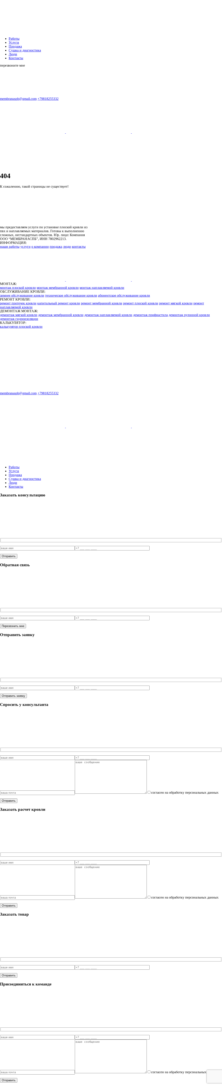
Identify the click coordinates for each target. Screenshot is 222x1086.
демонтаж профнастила (150, 315)
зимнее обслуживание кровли (22, 295)
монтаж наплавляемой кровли (102, 287)
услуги (25, 246)
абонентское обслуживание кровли (124, 295)
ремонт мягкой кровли (176, 303)
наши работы (10, 246)
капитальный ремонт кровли (58, 303)
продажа (56, 246)
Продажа (15, 46)
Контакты (16, 58)
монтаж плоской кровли (18, 287)
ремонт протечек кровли (18, 303)
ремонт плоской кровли (140, 303)
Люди (13, 54)
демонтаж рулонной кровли (189, 315)
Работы (14, 38)
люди (67, 246)
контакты (79, 246)
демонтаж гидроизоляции (19, 319)
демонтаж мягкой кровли (18, 315)
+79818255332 (48, 99)
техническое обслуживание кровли (71, 295)
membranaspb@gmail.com (18, 99)
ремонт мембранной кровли (101, 303)
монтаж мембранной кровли (58, 287)
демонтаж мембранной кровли (60, 315)
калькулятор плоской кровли (21, 326)
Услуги (14, 42)
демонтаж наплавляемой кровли (108, 315)
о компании (40, 246)
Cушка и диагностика (25, 50)
